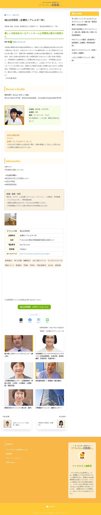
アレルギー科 (59, 331)
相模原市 (61, 328)
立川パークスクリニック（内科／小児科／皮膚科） (84, 51)
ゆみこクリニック (19, 42)
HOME (51, 506)
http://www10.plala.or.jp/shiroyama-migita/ (35, 254)
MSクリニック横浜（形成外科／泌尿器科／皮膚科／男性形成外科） (84, 43)
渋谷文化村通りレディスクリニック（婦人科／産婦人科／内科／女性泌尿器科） (84, 32)
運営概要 (9, 454)
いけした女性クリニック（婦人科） (83, 59)
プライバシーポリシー (14, 458)
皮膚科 (49, 331)
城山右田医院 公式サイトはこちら (34, 307)
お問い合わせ (10, 462)
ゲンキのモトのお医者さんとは (17, 449)
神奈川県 (53, 328)
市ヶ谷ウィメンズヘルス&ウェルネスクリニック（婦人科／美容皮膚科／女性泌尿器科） (84, 22)
